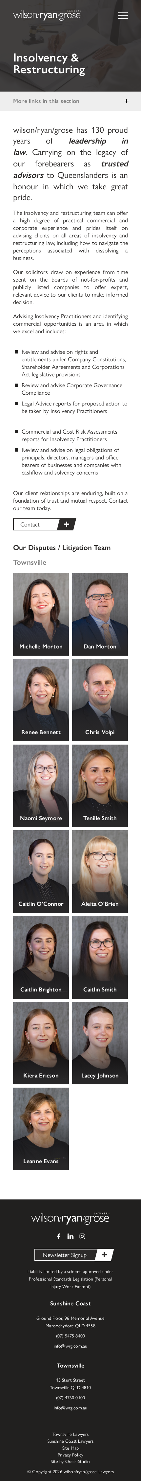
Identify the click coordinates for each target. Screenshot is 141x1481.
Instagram (82, 1236)
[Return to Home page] (47, 16)
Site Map (70, 1448)
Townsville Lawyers (70, 1434)
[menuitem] (71, 1434)
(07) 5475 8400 (70, 1335)
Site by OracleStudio (70, 1461)
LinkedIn (70, 1236)
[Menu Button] (126, 15)
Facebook (59, 1236)
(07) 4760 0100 (70, 1397)
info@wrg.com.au (70, 1345)
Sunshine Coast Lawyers (71, 1441)
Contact (30, 524)
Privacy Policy (70, 1455)
